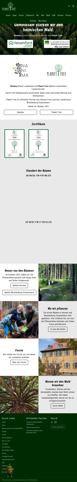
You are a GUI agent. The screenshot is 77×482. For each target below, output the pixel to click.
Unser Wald (58, 406)
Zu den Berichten (57, 329)
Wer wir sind (6, 441)
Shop (14, 15)
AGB (3, 463)
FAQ (42, 15)
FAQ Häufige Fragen (8, 450)
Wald (48, 15)
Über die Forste (19, 362)
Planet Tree (56, 112)
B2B (53, 15)
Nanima (20, 112)
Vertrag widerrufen (58, 427)
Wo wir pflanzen (7, 438)
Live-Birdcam (6, 447)
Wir (37, 15)
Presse (68, 15)
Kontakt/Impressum (8, 459)
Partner (60, 15)
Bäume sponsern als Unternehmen (12, 428)
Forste (21, 15)
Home (8, 15)
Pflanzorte (30, 15)
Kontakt (33, 21)
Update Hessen (19, 285)
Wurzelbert (42, 21)
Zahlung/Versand (7, 456)
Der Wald (5, 444)
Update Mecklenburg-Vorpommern (19, 292)
